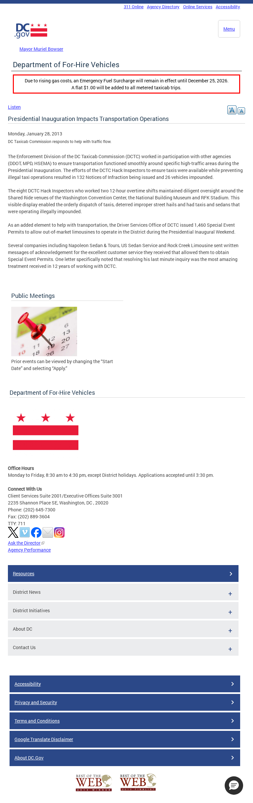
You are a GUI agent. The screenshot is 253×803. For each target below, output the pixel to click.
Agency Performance (29, 550)
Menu (229, 29)
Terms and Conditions (37, 721)
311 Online (134, 7)
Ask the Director (24, 543)
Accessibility (228, 7)
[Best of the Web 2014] (94, 791)
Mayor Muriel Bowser (41, 49)
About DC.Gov (28, 758)
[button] (234, 785)
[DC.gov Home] (30, 37)
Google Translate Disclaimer (43, 739)
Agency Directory (163, 7)
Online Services (197, 7)
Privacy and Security (35, 702)
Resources (23, 573)
